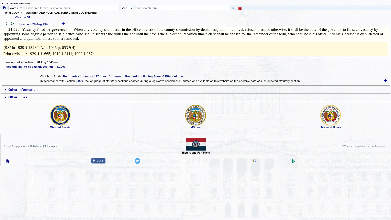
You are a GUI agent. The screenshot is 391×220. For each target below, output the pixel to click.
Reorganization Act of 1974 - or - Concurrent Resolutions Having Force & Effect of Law (123, 76)
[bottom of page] (63, 24)
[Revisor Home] (8, 162)
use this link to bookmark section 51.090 (36, 66)
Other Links (17, 97)
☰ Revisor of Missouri (17, 3)
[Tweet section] (137, 162)
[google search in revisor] (254, 161)
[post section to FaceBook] (98, 162)
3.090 (79, 80)
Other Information (22, 90)
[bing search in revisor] (293, 162)
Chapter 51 (22, 17)
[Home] (4, 8)
